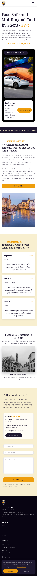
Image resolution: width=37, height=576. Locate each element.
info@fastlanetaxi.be (8, 547)
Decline (26, 571)
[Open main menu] (33, 3)
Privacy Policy (21, 567)
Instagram (6, 557)
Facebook (6, 553)
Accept (10, 571)
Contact (4, 535)
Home (4, 525)
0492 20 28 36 (16, 416)
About (4, 529)
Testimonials (6, 532)
